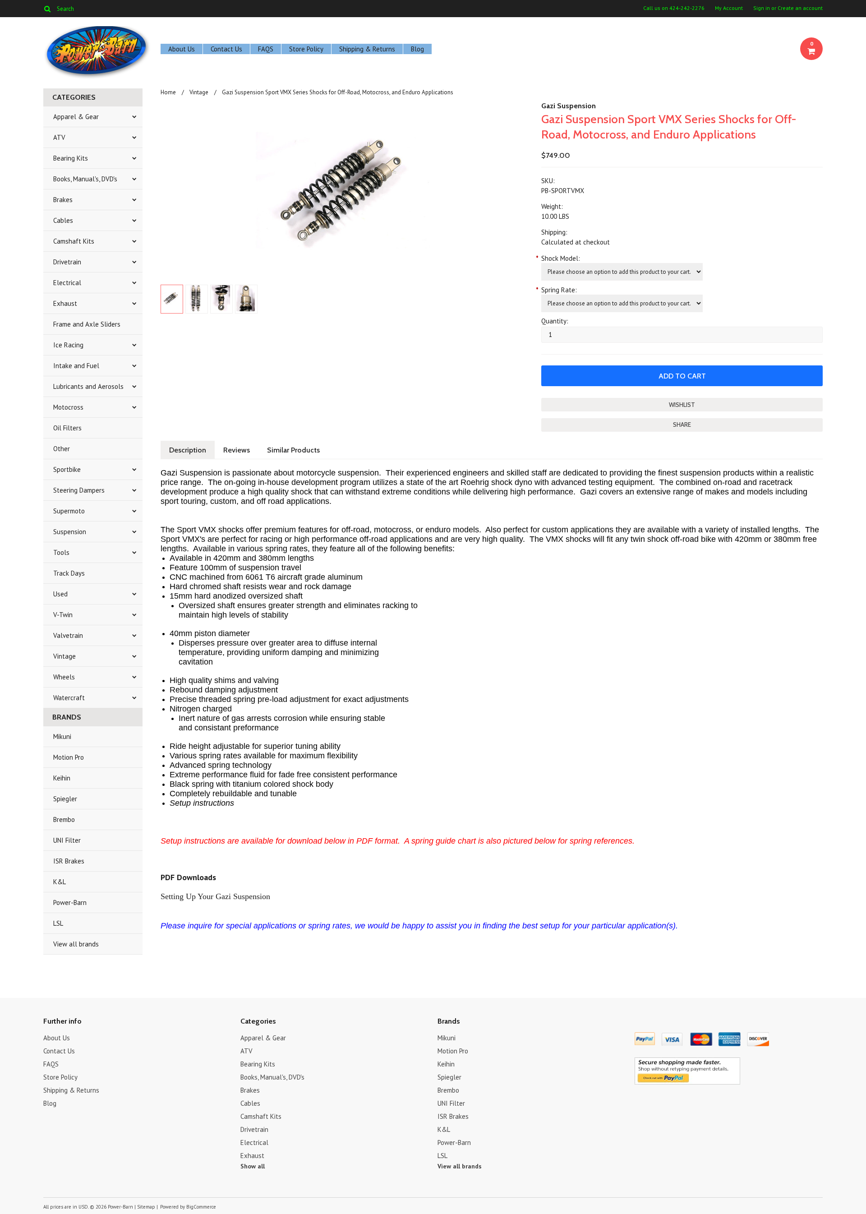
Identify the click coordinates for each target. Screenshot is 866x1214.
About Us (181, 49)
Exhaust (65, 303)
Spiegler (65, 798)
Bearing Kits (70, 158)
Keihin (61, 778)
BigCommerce (201, 1207)
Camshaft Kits (73, 241)
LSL (58, 923)
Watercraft (69, 697)
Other (61, 448)
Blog (417, 49)
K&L (59, 881)
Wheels (64, 677)
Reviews (236, 450)
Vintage (64, 656)
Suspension (69, 531)
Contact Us (226, 49)
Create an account (800, 8)
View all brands (76, 944)
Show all (252, 1166)
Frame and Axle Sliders (86, 324)
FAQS (265, 49)
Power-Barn (70, 902)
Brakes (63, 199)
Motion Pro (68, 757)
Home (168, 92)
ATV (59, 137)
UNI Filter (67, 840)
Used (60, 594)
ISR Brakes (68, 861)
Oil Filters (67, 428)
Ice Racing (68, 345)
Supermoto (69, 511)
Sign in (761, 8)
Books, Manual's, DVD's (85, 179)
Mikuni (62, 736)
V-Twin (63, 614)
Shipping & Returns (367, 49)
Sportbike (67, 469)
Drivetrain (67, 262)
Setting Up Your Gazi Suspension (215, 896)
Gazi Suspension (568, 106)
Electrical (67, 282)
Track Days (69, 573)
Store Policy (306, 49)
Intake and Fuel (76, 365)
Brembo (64, 819)
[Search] (47, 9)
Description (187, 450)
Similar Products (293, 450)
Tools (61, 552)
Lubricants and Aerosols (88, 386)
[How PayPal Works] (687, 1082)
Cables (63, 220)
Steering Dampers (79, 490)
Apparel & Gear (76, 116)
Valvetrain (68, 635)
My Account (729, 8)
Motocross (68, 407)
